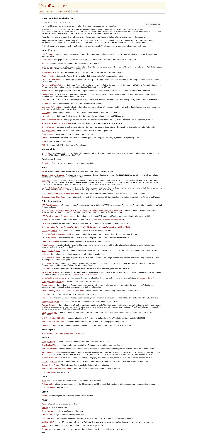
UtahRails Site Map (63, 11)
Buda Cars (46, 220)
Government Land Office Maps (53, 197)
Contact (45, 429)
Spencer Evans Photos (50, 365)
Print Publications (48, 131)
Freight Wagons (48, 245)
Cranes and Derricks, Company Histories (57, 234)
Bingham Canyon (48, 94)
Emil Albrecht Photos (49, 349)
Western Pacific (48, 76)
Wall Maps (46, 180)
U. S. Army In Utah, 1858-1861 (53, 318)
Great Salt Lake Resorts (51, 250)
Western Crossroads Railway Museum (56, 369)
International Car (48, 263)
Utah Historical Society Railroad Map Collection (60, 193)
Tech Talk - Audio (48, 388)
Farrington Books (48, 325)
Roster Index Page (49, 163)
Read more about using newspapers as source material (63, 333)
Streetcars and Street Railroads (53, 85)
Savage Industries (48, 285)
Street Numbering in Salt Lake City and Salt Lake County (63, 291)
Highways (45, 254)
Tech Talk (45, 294)
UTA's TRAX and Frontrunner (53, 80)
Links (44, 425)
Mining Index (46, 112)
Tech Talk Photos (48, 372)
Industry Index (47, 103)
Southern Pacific (48, 72)
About (44, 404)
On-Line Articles (48, 127)
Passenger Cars (48, 134)
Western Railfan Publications (53, 322)
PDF (43, 145)
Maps (44, 171)
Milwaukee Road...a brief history (54, 278)
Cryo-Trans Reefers (49, 238)
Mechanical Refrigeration (51, 107)
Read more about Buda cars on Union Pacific (106, 220)
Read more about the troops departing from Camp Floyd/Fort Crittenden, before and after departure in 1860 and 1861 (86, 227)
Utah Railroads (47, 54)
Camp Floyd (46, 223)
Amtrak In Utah (47, 91)
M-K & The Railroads (50, 272)
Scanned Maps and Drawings (53, 175)
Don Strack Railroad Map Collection (55, 188)
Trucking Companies (49, 305)
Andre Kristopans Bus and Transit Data (56, 123)
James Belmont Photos (50, 358)
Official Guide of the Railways (53, 281)
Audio (44, 380)
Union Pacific (47, 60)
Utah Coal (45, 100)
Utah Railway (47, 67)
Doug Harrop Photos (49, 361)
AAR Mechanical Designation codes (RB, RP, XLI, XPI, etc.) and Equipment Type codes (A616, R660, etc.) (82, 211)
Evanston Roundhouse (50, 241)
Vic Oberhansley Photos (51, 352)
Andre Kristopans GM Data (52, 120)
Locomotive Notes (48, 116)
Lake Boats (46, 269)
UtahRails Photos (48, 341)
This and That (47, 298)
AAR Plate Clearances (50, 205)
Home (41, 11)
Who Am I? (46, 407)
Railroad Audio (47, 384)
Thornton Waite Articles (50, 301)
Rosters (45, 138)
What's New (49, 11)
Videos (44, 396)
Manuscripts (46, 153)
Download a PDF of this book (85, 274)
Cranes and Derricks (49, 230)
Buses (44, 141)
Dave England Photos (50, 345)
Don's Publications (49, 411)
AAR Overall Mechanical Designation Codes (58, 216)
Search (74, 11)
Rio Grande (46, 63)
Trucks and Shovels (49, 312)
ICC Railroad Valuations (51, 258)
